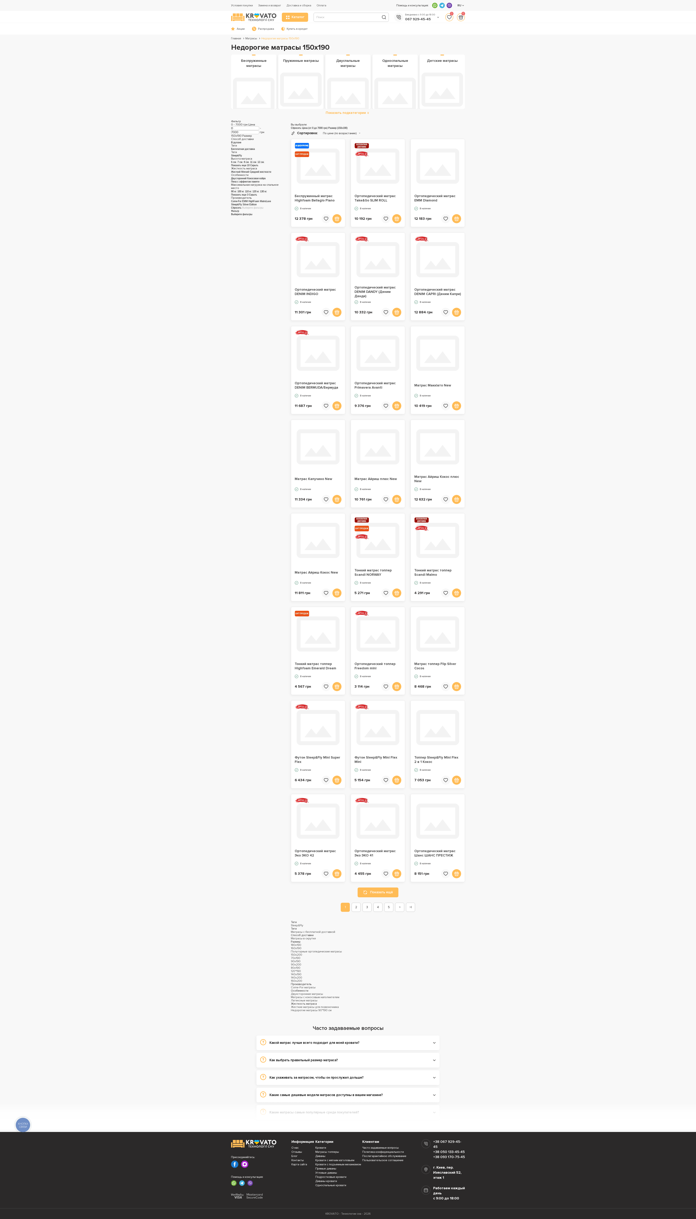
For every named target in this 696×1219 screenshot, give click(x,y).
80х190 (295, 968)
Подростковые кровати (330, 1177)
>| (410, 907)
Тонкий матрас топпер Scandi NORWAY (373, 572)
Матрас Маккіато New (432, 385)
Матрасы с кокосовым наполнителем (315, 997)
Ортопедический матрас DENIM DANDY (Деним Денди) (375, 291)
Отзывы (296, 1152)
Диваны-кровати (326, 1181)
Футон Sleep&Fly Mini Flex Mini (376, 759)
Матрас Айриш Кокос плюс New (436, 479)
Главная (236, 38)
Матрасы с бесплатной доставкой (313, 932)
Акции (241, 29)
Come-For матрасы (303, 987)
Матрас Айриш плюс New (376, 479)
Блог (294, 1156)
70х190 (295, 958)
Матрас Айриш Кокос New (316, 573)
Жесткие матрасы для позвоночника (315, 1007)
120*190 (296, 971)
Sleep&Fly (297, 925)
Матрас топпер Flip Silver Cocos (435, 666)
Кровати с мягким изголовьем (334, 1160)
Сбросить (236, 207)
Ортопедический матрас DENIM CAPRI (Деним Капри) (437, 292)
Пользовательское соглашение (382, 1160)
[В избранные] (326, 218)
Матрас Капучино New (313, 479)
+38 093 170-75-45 (449, 1157)
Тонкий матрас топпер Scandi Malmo (432, 572)
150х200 (296, 955)
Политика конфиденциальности (383, 1152)
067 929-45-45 (418, 19)
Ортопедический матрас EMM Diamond (434, 198)
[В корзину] (336, 218)
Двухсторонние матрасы (307, 994)
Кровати (320, 1148)
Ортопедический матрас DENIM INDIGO (315, 292)
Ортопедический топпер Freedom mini (375, 666)
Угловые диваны (326, 1173)
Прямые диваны (325, 1168)
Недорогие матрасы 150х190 (280, 38)
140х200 (296, 977)
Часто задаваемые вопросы (380, 1148)
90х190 (296, 961)
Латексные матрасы (304, 1000)
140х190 (296, 974)
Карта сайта (299, 1164)
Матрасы (251, 38)
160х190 (296, 948)
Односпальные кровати (330, 1185)
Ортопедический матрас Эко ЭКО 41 (375, 853)
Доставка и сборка (299, 5)
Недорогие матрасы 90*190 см (311, 1010)
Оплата (321, 5)
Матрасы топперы (327, 1152)
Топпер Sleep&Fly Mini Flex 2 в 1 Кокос (436, 759)
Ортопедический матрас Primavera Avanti (375, 385)
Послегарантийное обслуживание (384, 1156)
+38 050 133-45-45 (449, 1152)
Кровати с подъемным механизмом (338, 1164)
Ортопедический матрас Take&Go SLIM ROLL (375, 198)
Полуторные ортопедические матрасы (316, 951)
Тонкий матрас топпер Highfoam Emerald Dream (315, 666)
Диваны (320, 1156)
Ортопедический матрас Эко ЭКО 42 (315, 853)
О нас (295, 1148)
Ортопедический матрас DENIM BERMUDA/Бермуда (316, 385)
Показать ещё (381, 892)
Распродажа (266, 29)
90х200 (296, 964)
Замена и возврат (269, 5)
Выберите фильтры (252, 207)
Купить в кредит (297, 29)
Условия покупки (242, 5)
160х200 (296, 981)
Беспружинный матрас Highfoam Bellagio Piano (315, 198)
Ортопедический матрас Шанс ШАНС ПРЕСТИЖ (434, 853)
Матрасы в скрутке (303, 938)
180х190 (296, 945)
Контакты (297, 1160)
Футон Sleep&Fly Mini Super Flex (317, 759)
